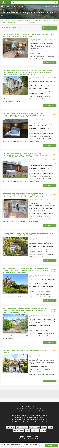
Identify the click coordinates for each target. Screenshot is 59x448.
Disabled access (10, 427)
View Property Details (49, 63)
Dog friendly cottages (34, 427)
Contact (51, 427)
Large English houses (22, 427)
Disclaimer (43, 430)
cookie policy (39, 446)
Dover (13, 2)
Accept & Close (51, 445)
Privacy (28, 430)
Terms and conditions (18, 430)
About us (44, 427)
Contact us (7, 6)
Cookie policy (35, 430)
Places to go (19, 6)
